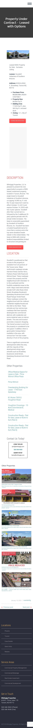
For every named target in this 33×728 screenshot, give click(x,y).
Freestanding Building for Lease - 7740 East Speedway (18, 389)
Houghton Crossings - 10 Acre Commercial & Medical (18, 407)
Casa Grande (9, 641)
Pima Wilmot (13, 382)
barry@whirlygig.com (18, 455)
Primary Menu (30, 4)
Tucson (7, 636)
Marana (7, 651)
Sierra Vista (8, 646)
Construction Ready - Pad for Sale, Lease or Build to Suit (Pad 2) (18, 417)
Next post (26, 607)
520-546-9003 (18, 450)
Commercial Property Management (16, 668)
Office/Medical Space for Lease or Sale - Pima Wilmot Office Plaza (17, 374)
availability (27, 600)
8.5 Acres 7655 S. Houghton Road (15, 398)
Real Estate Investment (12, 678)
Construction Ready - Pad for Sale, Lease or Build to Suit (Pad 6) (18, 427)
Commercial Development (13, 683)
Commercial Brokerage (12, 673)
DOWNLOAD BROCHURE (17, 121)
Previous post (8, 607)
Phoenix (7, 631)
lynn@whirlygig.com (18, 447)
